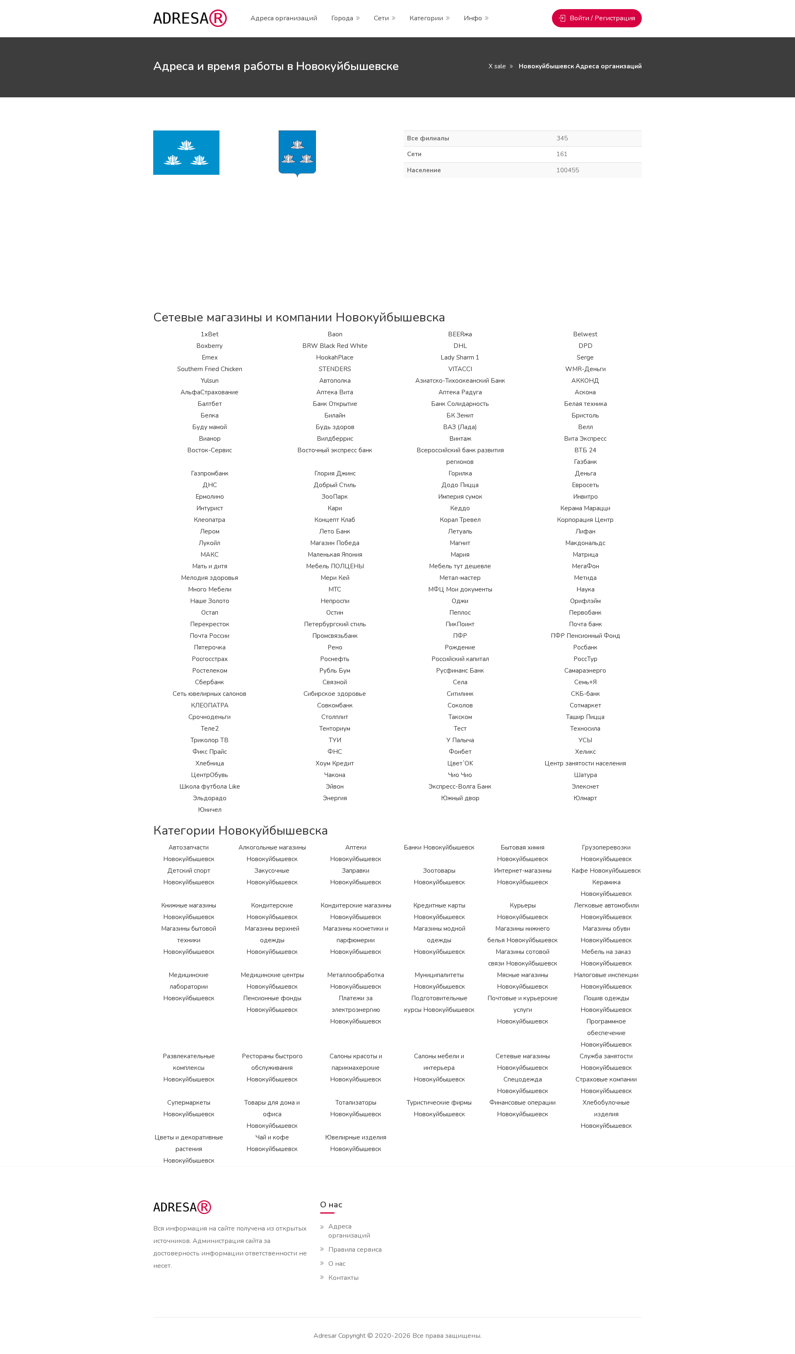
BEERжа (460, 334)
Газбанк (585, 462)
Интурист (209, 508)
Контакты (343, 1277)
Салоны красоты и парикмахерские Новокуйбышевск (356, 1068)
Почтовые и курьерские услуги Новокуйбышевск (522, 1010)
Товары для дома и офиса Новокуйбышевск (272, 1114)
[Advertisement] (397, 244)
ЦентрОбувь (209, 775)
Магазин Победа (334, 543)
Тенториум (334, 728)
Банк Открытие (335, 404)
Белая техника (585, 404)
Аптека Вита (334, 392)
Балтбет (210, 404)
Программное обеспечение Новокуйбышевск (606, 1033)
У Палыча (460, 740)
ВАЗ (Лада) (460, 427)
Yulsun (210, 381)
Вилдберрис (335, 438)
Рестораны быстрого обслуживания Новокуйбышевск (272, 1068)
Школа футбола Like (209, 786)
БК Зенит (460, 415)
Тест (460, 728)
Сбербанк (209, 682)
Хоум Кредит (335, 763)
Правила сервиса (355, 1249)
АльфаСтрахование (209, 392)
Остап (209, 612)
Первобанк (585, 612)
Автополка (335, 381)
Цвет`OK (460, 763)
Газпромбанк (210, 473)
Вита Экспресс (585, 438)
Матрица (585, 554)
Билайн (334, 415)
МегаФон (585, 566)
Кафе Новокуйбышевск (606, 870)
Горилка (460, 473)
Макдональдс (585, 543)
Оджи (460, 601)
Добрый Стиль (334, 485)
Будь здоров (335, 427)
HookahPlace (335, 357)
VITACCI (460, 369)
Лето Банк (334, 531)
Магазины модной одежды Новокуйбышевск (439, 940)
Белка (209, 415)
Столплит (334, 717)
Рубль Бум (334, 670)
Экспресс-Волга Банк (460, 786)
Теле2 (210, 728)
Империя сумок (460, 496)
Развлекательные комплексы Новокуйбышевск (189, 1068)
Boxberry (209, 346)
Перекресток (209, 624)
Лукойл (209, 543)
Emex (210, 357)
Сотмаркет (585, 705)
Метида (585, 578)
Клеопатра (209, 520)
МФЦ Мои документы (460, 589)
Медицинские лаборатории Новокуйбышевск (188, 986)
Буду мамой (209, 427)
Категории (426, 18)
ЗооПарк (335, 496)
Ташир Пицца (585, 717)
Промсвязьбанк (335, 636)
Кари (335, 508)
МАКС (209, 554)
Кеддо (460, 508)
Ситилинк (460, 694)
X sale (497, 66)
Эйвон (335, 786)
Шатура (585, 775)
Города (342, 18)
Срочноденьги (209, 717)
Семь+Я (585, 682)
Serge (585, 357)
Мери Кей (334, 578)
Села (460, 682)
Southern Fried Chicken (209, 369)
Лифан (585, 531)
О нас (336, 1263)
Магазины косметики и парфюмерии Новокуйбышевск (355, 940)
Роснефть (334, 659)
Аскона (585, 392)
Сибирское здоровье (335, 694)
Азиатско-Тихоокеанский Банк (460, 381)
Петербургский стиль (335, 624)
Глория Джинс (335, 473)
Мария (460, 554)
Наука (585, 589)
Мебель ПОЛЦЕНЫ (335, 566)
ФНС (335, 752)
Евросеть (585, 485)
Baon (335, 334)
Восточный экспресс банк (334, 450)
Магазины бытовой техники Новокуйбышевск (188, 940)
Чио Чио (460, 775)
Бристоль (585, 415)
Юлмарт (585, 798)
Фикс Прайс (210, 752)
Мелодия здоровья (209, 578)
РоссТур (585, 659)
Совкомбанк (335, 705)
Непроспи (334, 601)
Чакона (334, 775)
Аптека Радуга (460, 392)
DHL (460, 346)
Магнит (460, 543)
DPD (585, 346)
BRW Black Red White (335, 346)
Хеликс (585, 752)
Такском (460, 717)
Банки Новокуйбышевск (439, 847)
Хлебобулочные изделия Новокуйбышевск (606, 1114)
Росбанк (585, 647)
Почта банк (585, 624)
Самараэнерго (585, 670)
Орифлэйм (585, 601)
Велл (585, 427)
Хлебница (209, 763)
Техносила (585, 728)
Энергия (335, 798)
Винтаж (460, 438)
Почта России (209, 636)
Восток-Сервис (209, 450)
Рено (335, 647)
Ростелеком (209, 670)
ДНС (209, 485)
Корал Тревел (460, 520)
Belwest (585, 334)
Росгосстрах (210, 659)
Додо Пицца (460, 485)
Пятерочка (210, 647)
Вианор (210, 438)
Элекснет (585, 786)
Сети (381, 18)
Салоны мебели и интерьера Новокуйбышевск (439, 1068)
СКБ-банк (585, 694)
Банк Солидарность (460, 404)
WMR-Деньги (585, 369)
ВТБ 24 (585, 450)
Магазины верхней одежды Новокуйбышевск (272, 940)
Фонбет (460, 752)
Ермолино (209, 496)
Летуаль (460, 531)
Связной (335, 682)
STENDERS (335, 369)
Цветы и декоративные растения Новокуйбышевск (188, 1149)
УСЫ (585, 740)
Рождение (460, 647)
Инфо (473, 18)
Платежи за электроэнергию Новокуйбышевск (355, 1010)
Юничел (210, 810)
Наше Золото (209, 601)
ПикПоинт (460, 624)
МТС (334, 589)
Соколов (460, 705)
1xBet (210, 334)
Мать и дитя (209, 566)
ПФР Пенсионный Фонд (585, 636)
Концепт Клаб (334, 520)
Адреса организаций (284, 18)
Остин (334, 612)
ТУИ (335, 740)
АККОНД (585, 381)
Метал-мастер (460, 578)
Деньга (585, 473)
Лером (209, 531)
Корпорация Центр (585, 520)
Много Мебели (209, 589)
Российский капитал (460, 659)
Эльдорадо (209, 798)
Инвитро (585, 496)
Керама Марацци (585, 508)
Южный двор (460, 798)
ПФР (460, 636)
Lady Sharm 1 (460, 357)
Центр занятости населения (585, 763)
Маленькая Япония (335, 554)
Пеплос (460, 612)
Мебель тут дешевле (460, 566)
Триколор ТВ (209, 740)
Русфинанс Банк (460, 670)
